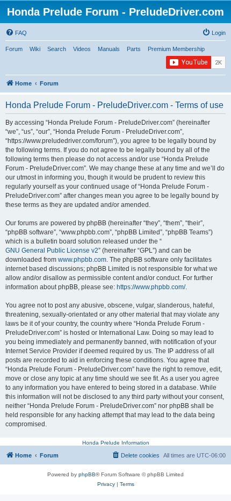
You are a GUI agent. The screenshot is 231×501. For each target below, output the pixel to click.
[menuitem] (16, 32)
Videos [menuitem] (82, 49)
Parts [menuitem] (134, 49)
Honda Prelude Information (115, 443)
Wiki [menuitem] (35, 49)
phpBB (87, 474)
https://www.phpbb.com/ (151, 287)
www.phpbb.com (82, 259)
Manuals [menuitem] (109, 49)
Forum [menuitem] (14, 49)
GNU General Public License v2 (51, 250)
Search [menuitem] (56, 49)
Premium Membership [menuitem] (176, 49)
